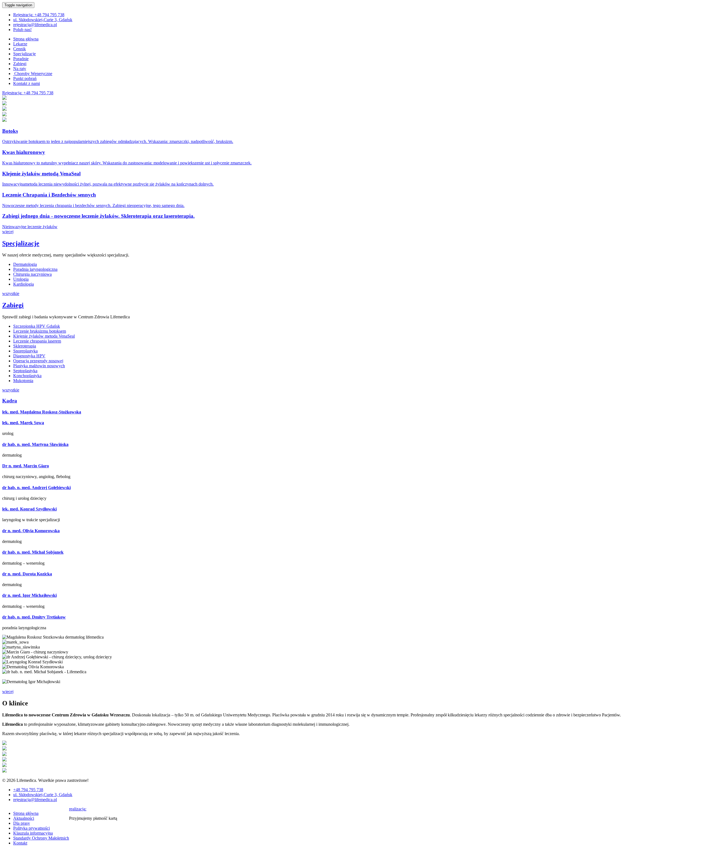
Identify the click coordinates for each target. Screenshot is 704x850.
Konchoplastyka (27, 375)
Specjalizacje (24, 53)
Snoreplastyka (25, 351)
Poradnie (21, 58)
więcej (7, 231)
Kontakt (20, 843)
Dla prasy (21, 823)
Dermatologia (25, 264)
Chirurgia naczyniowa (32, 274)
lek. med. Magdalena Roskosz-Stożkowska (41, 412)
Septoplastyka (25, 370)
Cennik (19, 48)
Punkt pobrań (25, 78)
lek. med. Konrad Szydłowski (29, 509)
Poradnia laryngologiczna (35, 269)
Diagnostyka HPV (29, 356)
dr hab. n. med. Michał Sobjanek (33, 552)
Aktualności (23, 818)
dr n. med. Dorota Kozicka (27, 574)
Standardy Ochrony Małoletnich (41, 838)
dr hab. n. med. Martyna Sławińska (35, 444)
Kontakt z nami (26, 83)
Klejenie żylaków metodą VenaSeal (41, 173)
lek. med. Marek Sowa (23, 422)
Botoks (10, 131)
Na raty (19, 68)
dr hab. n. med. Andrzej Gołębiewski (36, 487)
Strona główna (25, 39)
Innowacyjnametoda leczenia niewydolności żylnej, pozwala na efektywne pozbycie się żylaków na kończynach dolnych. (108, 184)
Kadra (9, 401)
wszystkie (10, 293)
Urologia (21, 279)
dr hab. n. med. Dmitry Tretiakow (34, 617)
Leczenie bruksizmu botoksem (39, 331)
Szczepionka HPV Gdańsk (36, 326)
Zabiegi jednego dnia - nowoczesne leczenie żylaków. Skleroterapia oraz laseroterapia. (98, 216)
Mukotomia (23, 380)
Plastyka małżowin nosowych (39, 365)
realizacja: (77, 809)
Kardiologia (23, 284)
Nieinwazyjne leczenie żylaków (29, 226)
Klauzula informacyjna (33, 833)
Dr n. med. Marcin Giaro (25, 465)
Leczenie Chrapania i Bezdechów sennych (49, 195)
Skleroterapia (24, 346)
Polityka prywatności (31, 828)
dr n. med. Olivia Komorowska (31, 530)
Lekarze (20, 44)
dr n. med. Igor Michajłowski (29, 595)
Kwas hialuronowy (23, 152)
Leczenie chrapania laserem (37, 341)
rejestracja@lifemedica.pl (35, 24)
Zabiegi (19, 63)
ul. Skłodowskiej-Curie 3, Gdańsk (42, 19)
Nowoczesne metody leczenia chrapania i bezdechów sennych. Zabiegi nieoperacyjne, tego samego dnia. (93, 205)
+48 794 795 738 (38, 14)
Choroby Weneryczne (32, 73)
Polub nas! (22, 29)
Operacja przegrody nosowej (38, 360)
